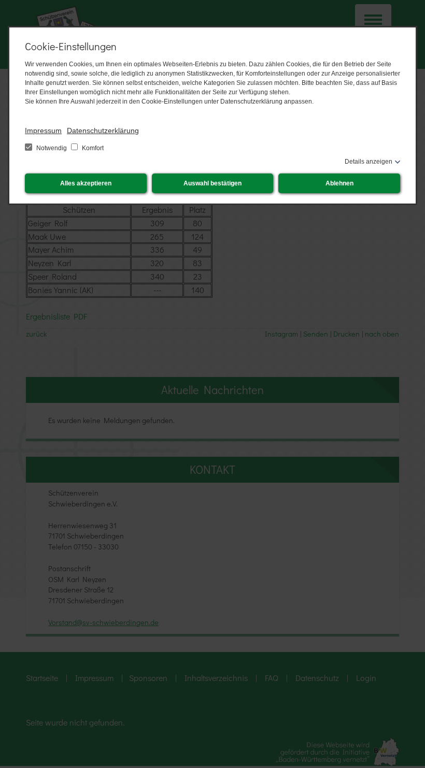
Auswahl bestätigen (212, 183)
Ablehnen (339, 183)
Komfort (92, 148)
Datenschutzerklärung (103, 130)
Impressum (43, 130)
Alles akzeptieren (85, 183)
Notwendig (51, 148)
